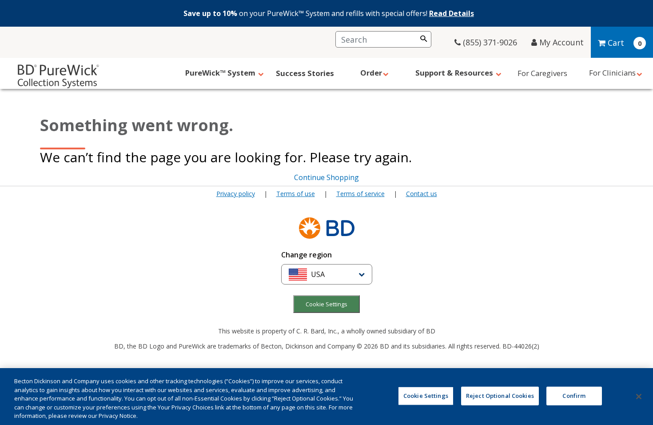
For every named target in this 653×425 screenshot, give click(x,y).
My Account (560, 42)
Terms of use (295, 193)
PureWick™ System (221, 73)
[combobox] (383, 39)
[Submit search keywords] (423, 38)
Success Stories (305, 73)
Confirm (573, 396)
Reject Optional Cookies (500, 396)
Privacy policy (235, 193)
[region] (326, 396)
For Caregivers (542, 73)
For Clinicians (612, 73)
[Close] (639, 396)
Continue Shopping (326, 177)
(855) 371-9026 (489, 42)
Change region (306, 255)
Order (371, 73)
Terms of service (360, 193)
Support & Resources (455, 73)
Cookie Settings (326, 304)
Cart (615, 42)
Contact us (421, 193)
